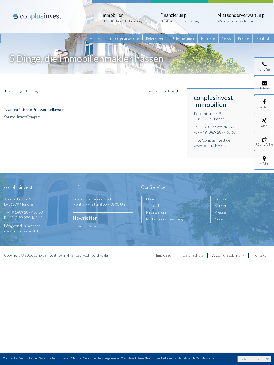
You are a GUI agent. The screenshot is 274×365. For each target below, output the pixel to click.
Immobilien (155, 205)
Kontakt (262, 38)
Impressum (165, 255)
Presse (243, 38)
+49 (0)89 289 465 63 (217, 127)
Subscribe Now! (85, 226)
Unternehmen (182, 38)
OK (266, 359)
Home (95, 38)
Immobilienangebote (122, 38)
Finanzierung (156, 212)
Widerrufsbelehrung (228, 255)
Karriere (208, 38)
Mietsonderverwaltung (164, 219)
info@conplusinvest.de (212, 140)
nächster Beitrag (162, 91)
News (226, 38)
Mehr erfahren (249, 359)
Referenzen (155, 38)
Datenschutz (192, 255)
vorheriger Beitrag (22, 91)
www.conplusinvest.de (212, 145)
